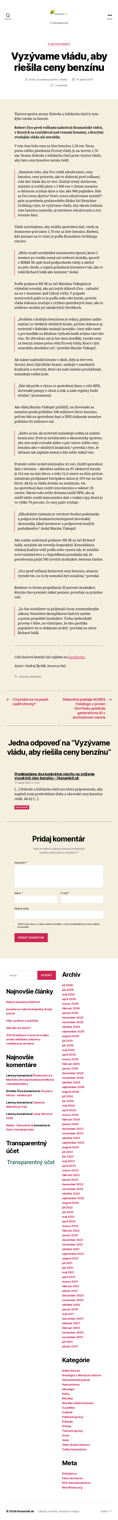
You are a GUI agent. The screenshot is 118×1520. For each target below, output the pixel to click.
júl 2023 (67, 1152)
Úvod (65, 1435)
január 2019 (70, 1309)
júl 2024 (67, 1096)
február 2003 (71, 1327)
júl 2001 (67, 1341)
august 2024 (70, 1091)
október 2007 (71, 1323)
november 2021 (72, 1244)
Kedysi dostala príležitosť (23, 1002)
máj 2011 (68, 1314)
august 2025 (70, 1036)
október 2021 (71, 1249)
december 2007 (73, 1318)
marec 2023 (70, 1170)
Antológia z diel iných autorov (81, 1375)
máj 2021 (68, 1272)
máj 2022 (68, 1216)
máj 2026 (68, 994)
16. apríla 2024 (84, 79)
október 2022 (71, 1193)
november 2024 (72, 1077)
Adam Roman (71, 1370)
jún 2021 (67, 1267)
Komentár (20, 862)
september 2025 (73, 1031)
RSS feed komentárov (76, 1482)
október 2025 (71, 1026)
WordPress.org (72, 1487)
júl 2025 (67, 1040)
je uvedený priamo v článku (52, 79)
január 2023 (70, 1179)
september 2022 (73, 1198)
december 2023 (73, 1128)
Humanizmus (70, 1384)
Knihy (66, 1393)
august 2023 (70, 1147)
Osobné (67, 1412)
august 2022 (70, 1202)
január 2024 (70, 1124)
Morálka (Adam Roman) (78, 1403)
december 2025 (73, 1017)
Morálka (67, 1398)
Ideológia (68, 1389)
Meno (18, 893)
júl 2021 (67, 1263)
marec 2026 (70, 1003)
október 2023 (71, 1138)
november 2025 (72, 1022)
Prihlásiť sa (69, 1473)
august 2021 (70, 1258)
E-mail (65, 893)
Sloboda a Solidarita (30, 676)
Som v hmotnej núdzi (20, 1129)
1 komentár (61, 85)
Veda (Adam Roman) (76, 1444)
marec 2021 (70, 1281)
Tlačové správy (59, 44)
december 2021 (72, 1240)
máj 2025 (68, 1050)
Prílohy (66, 1426)
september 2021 (73, 1253)
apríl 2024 (69, 1110)
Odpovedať (22, 807)
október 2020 (71, 1304)
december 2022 (72, 1184)
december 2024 (73, 1073)
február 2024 (71, 1119)
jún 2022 (68, 1212)
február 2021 (70, 1286)
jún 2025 (68, 1045)
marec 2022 (70, 1226)
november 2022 (72, 1189)
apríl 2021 (68, 1277)
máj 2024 (68, 1105)
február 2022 (71, 1230)
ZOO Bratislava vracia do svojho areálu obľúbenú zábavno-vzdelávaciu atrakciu (27, 1039)
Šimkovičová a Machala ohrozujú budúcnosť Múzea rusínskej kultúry (30, 1079)
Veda (65, 1440)
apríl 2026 (69, 999)
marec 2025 (70, 1059)
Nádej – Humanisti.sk (20, 1125)
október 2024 (71, 1082)
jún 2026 (68, 989)
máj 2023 (68, 1161)
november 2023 (72, 1133)
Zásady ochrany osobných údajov (59, 1511)
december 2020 (73, 1295)
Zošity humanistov (74, 1449)
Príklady (67, 1421)
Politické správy (72, 1417)
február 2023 (71, 1175)
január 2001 (70, 1346)
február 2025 (71, 1064)
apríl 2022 (69, 1221)
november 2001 (72, 1337)
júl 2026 (67, 985)
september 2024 (73, 1087)
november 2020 (73, 1300)
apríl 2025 (69, 1054)
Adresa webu (21, 908)
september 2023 (73, 1142)
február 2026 (71, 1008)
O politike (68, 1407)
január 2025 (70, 1068)
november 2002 (73, 1332)
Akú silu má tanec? (18, 1028)
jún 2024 (68, 1101)
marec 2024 (70, 1114)
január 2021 (70, 1290)
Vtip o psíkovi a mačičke (22, 1020)
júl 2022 (67, 1207)
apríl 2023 (69, 1165)
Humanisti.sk (25, 1511)
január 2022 (70, 1235)
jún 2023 (68, 1156)
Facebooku (76, 657)
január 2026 (70, 1013)
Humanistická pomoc (76, 1380)
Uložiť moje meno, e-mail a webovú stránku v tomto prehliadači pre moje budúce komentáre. (59, 925)
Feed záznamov (72, 1478)
